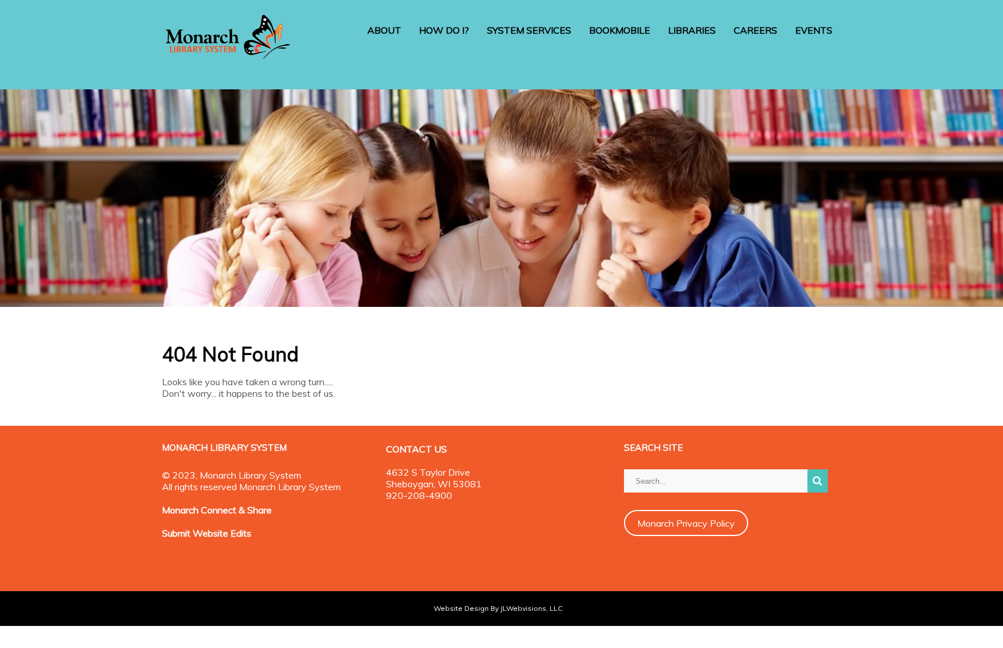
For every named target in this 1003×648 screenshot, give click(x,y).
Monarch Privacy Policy (686, 523)
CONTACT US (416, 449)
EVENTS (813, 30)
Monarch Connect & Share (217, 510)
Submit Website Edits (206, 533)
